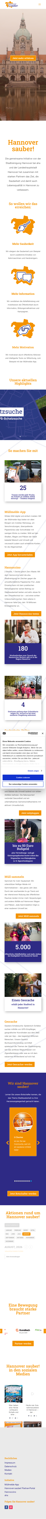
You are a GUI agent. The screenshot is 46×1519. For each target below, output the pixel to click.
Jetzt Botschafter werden (23, 1193)
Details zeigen (33, 771)
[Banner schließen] (42, 733)
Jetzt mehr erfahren (23, 58)
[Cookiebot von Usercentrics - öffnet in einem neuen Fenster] (28, 733)
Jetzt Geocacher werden (19, 1064)
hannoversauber (13, 1387)
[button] (15, 1181)
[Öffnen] (13, 1394)
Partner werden (23, 1343)
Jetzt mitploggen (30, 812)
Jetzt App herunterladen (20, 554)
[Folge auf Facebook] (6, 1507)
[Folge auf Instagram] (11, 1507)
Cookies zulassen (23, 777)
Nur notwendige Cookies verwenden (23, 784)
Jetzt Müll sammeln (28, 916)
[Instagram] (20, 1401)
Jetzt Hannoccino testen (26, 613)
